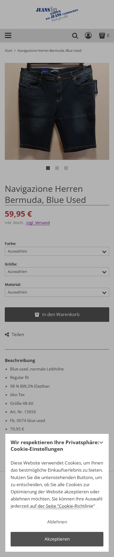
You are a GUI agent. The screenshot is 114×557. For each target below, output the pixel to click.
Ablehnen (57, 522)
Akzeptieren (57, 539)
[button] (101, 447)
